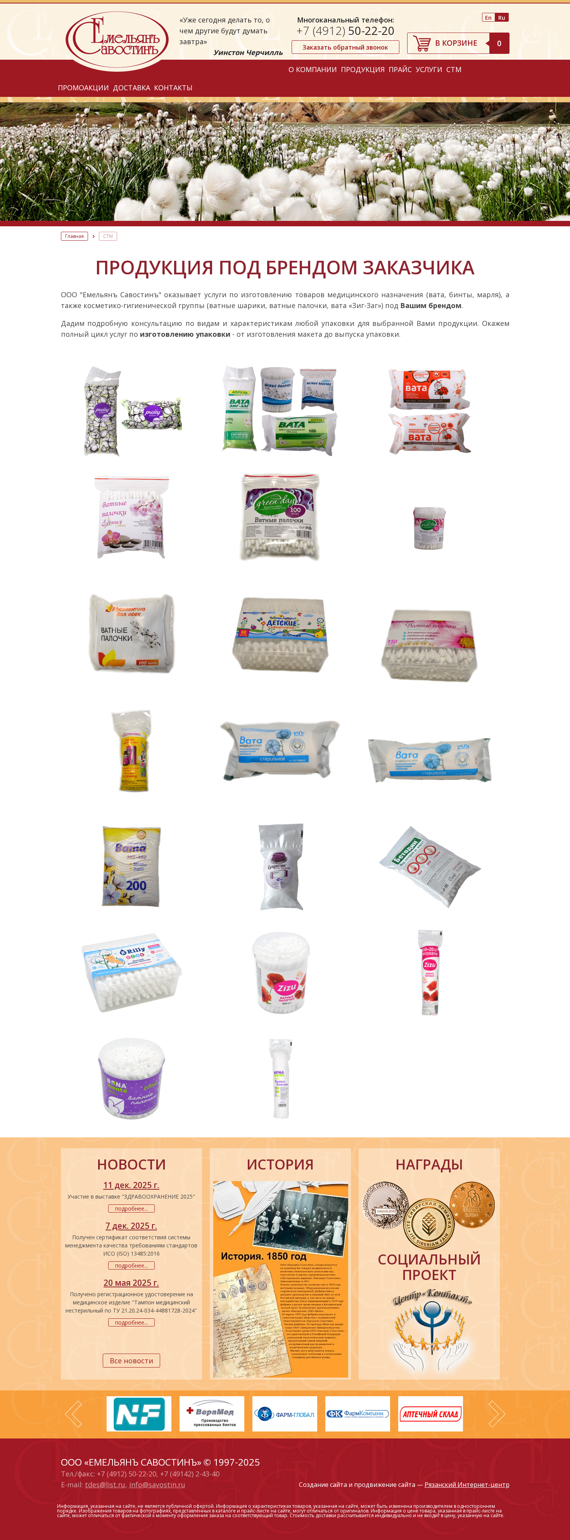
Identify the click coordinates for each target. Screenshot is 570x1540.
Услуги (429, 69)
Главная (74, 236)
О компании (312, 69)
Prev (73, 1414)
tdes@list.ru (105, 1484)
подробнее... (131, 1208)
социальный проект (429, 1267)
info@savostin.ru (157, 1484)
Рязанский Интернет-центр (467, 1484)
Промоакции (83, 87)
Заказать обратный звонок (345, 47)
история (280, 1164)
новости (131, 1164)
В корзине (468, 43)
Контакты (173, 87)
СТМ (453, 69)
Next (497, 1414)
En (488, 17)
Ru (501, 17)
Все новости (131, 1360)
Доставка (131, 87)
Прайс (400, 69)
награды (429, 1164)
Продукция (363, 69)
